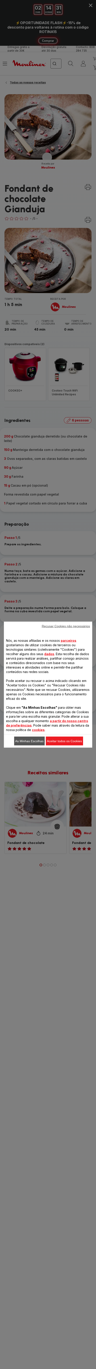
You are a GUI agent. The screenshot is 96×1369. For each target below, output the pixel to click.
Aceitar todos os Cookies (64, 741)
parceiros (68, 640)
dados (49, 654)
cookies (38, 729)
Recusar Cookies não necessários (66, 626)
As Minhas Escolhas (29, 741)
